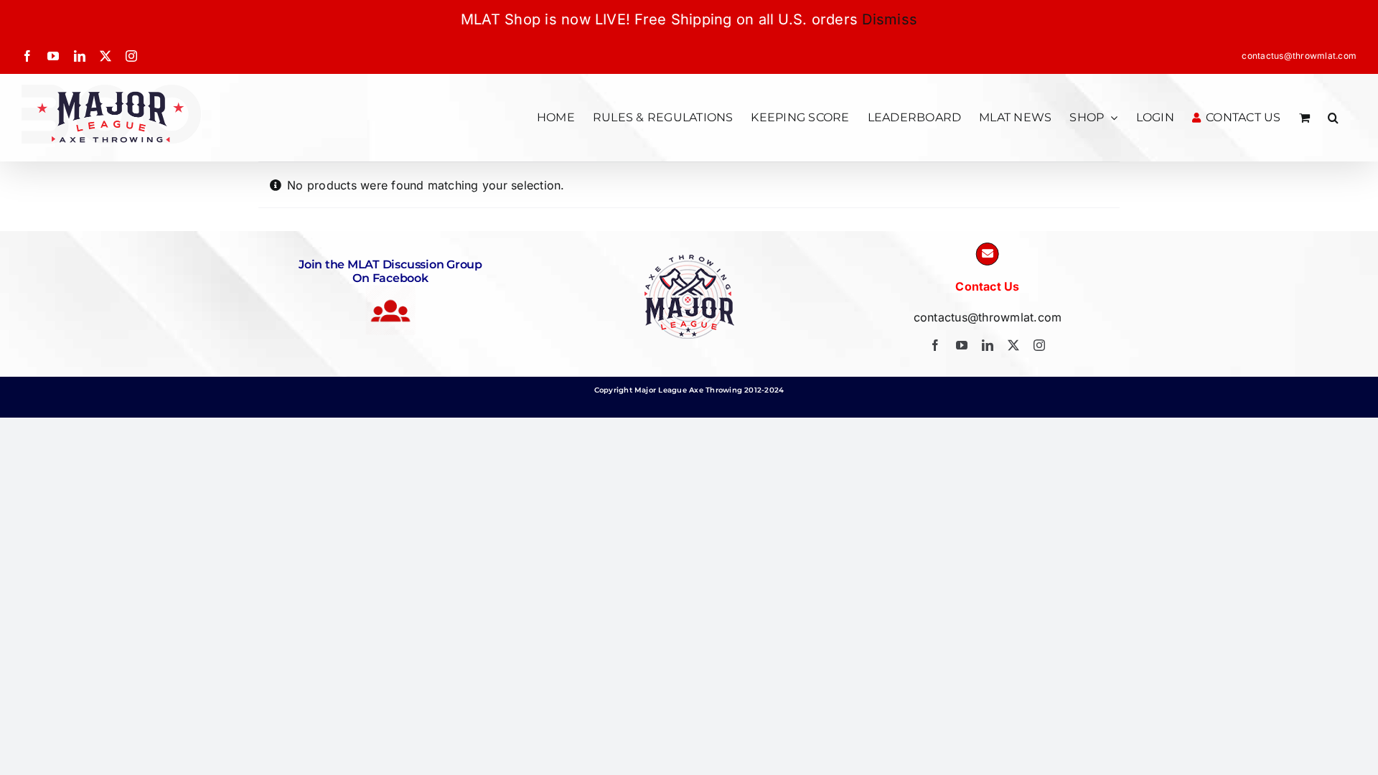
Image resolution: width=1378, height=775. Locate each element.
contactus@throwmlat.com (1299, 55)
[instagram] (1039, 345)
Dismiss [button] (889, 19)
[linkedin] (987, 345)
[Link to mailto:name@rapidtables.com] (987, 254)
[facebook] (935, 345)
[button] (1333, 117)
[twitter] (1013, 345)
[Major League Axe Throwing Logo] (689, 260)
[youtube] (961, 345)
